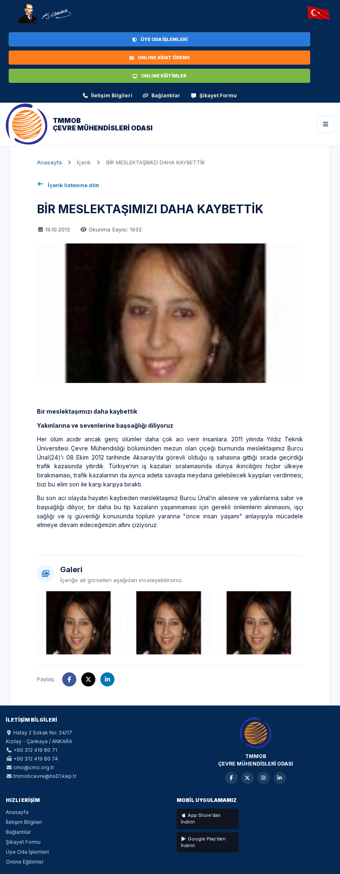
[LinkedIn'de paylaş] (107, 679)
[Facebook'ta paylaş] (69, 679)
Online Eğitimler (25, 862)
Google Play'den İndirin (203, 842)
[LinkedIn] (280, 778)
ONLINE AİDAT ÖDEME (164, 57)
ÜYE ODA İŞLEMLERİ (164, 39)
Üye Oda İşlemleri (27, 852)
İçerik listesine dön (73, 185)
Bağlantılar (165, 95)
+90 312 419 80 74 (35, 759)
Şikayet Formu (218, 95)
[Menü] (325, 124)
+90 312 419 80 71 (35, 750)
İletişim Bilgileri (111, 95)
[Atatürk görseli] (44, 13)
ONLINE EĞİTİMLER (164, 76)
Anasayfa (49, 162)
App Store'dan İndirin (201, 818)
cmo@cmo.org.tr (33, 767)
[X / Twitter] (247, 778)
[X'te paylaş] (88, 679)
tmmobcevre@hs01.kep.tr (44, 776)
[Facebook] (231, 778)
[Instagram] (263, 778)
